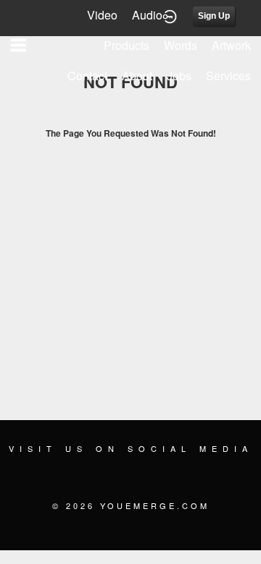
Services (228, 75)
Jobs (179, 75)
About (137, 75)
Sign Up (214, 16)
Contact (87, 75)
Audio (147, 15)
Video (102, 15)
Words (180, 45)
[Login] (169, 15)
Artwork (231, 45)
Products (126, 45)
